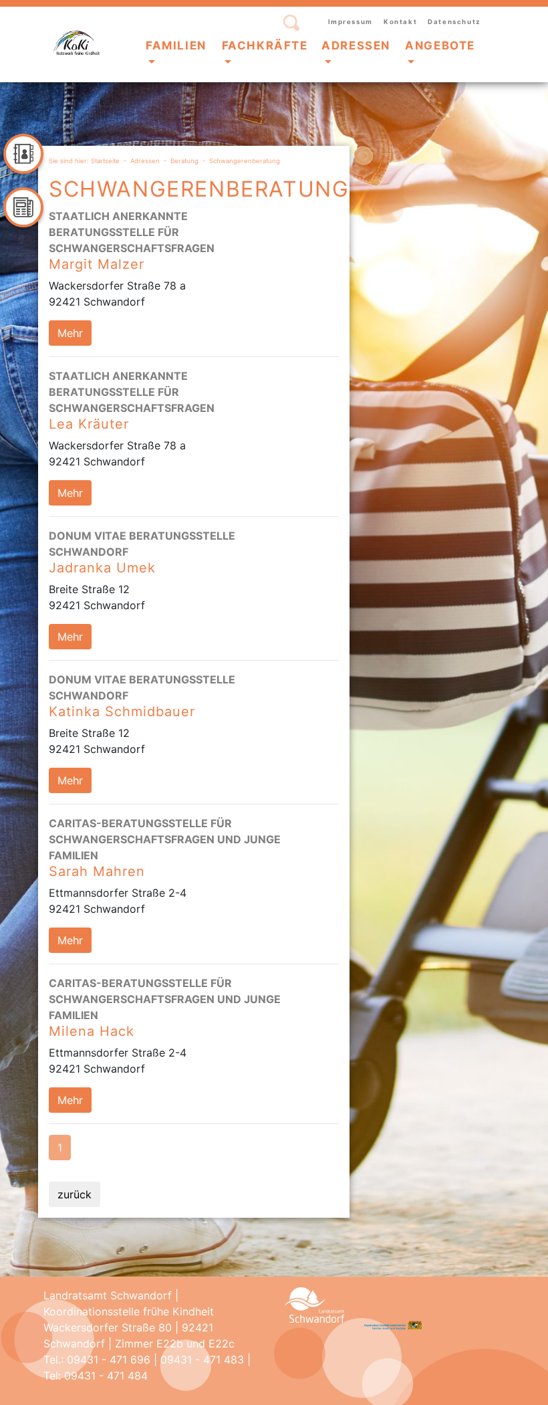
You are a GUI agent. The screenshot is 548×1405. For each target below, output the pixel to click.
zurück (74, 1194)
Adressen (145, 161)
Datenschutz (454, 21)
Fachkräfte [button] (265, 45)
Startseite (105, 161)
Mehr (70, 333)
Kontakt (400, 21)
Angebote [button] (440, 45)
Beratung (184, 161)
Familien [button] (176, 45)
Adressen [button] (355, 45)
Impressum (350, 21)
